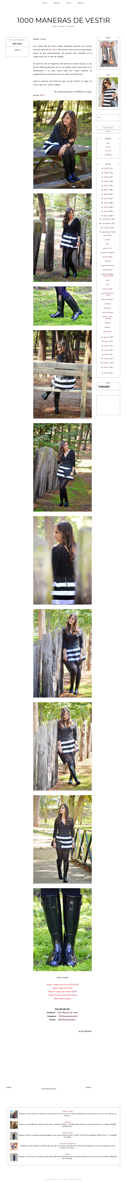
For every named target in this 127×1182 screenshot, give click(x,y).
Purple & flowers (107, 252)
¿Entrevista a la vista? (107, 294)
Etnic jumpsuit (107, 312)
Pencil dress (107, 289)
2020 (106, 190)
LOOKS (44, 3)
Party (67, 1154)
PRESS (69, 3)
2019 (106, 194)
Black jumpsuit (107, 299)
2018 (106, 199)
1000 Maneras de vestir (68, 1012)
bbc (108, 143)
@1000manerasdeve (67, 1019)
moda (108, 147)
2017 (106, 203)
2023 (106, 177)
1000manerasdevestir (68, 1016)
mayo (106, 350)
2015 (106, 211)
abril (106, 354)
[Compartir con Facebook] (11, 53)
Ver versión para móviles (48, 1089)
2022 (106, 181)
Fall (107, 244)
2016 (106, 207)
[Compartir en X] (15, 53)
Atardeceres (107, 270)
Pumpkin (107, 308)
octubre (106, 228)
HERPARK (79, 1179)
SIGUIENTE (9, 1087)
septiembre (106, 232)
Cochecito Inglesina (68, 1144)
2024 (106, 173)
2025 (106, 168)
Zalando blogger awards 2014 (107, 275)
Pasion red (107, 248)
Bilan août (107, 331)
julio (106, 341)
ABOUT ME (56, 3)
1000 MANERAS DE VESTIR (63, 20)
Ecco (107, 285)
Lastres (107, 327)
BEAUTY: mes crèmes (107, 317)
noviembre (106, 223)
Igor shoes (53, 49)
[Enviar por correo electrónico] (23, 53)
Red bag (107, 261)
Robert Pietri (68, 1133)
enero (106, 367)
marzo (106, 359)
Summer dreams (107, 265)
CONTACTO (81, 3)
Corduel (107, 304)
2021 (106, 186)
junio (106, 346)
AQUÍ (42, 95)
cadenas (67, 1122)
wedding (108, 155)
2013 (106, 373)
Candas (107, 323)
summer (108, 151)
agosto (106, 337)
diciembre (106, 219)
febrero (106, 363)
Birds (107, 280)
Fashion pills (68, 1111)
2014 (106, 216)
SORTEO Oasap (107, 257)
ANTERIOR (88, 1087)
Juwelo (107, 240)
